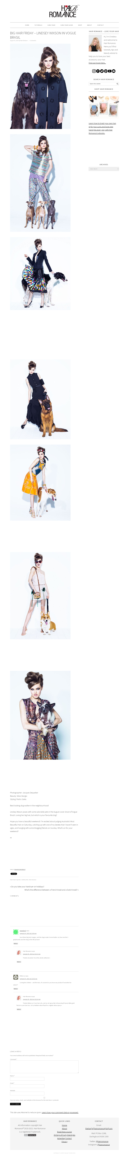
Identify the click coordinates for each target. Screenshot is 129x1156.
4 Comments (33, 40)
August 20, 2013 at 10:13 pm (32, 954)
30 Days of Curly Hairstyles (64, 1135)
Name (12, 1076)
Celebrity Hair (24, 879)
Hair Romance (64, 10)
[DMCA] (30, 1135)
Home (64, 1125)
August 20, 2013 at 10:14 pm (32, 999)
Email (12, 1083)
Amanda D (23, 931)
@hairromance (102, 1141)
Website (12, 1090)
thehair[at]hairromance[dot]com (98, 1128)
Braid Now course (64, 1131)
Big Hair (18, 879)
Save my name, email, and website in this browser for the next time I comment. (34, 1100)
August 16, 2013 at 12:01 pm (28, 979)
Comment (13, 1059)
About (64, 1128)
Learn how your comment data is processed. (60, 1112)
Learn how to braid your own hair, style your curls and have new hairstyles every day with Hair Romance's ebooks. (102, 128)
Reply (16, 943)
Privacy (64, 1141)
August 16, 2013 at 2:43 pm (28, 933)
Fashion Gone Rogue (19, 869)
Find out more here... (97, 63)
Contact (68, 1138)
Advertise (61, 1138)
